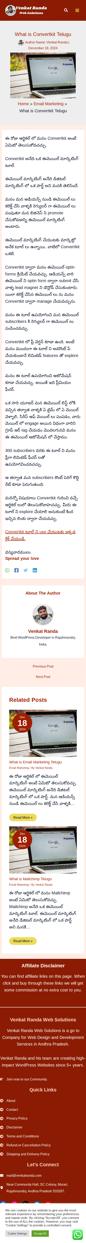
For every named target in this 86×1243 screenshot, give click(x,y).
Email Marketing (19, 767)
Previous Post (43, 666)
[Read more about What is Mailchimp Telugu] (43, 850)
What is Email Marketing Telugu (35, 762)
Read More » (23, 817)
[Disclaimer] (11, 1127)
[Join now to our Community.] (23, 1079)
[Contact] (9, 1109)
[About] (7, 1100)
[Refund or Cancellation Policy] (25, 1145)
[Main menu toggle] (77, 10)
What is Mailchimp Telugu (30, 879)
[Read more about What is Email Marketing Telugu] (43, 733)
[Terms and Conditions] (19, 1136)
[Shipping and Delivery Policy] (24, 1154)
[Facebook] (16, 570)
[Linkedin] (35, 570)
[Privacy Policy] (14, 1118)
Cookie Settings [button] (17, 1233)
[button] (66, 11)
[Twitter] (26, 570)
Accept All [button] (40, 1233)
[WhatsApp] (7, 570)
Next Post (43, 676)
